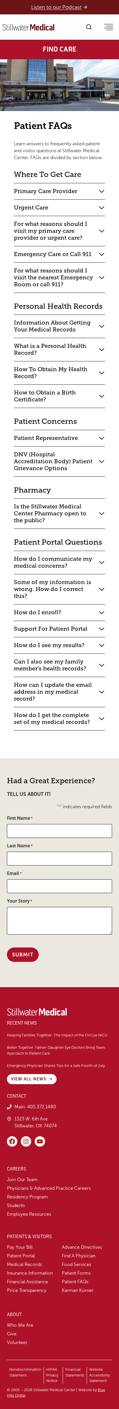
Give (11, 1333)
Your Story (19, 901)
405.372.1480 (41, 1106)
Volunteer (17, 1342)
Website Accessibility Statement (99, 1375)
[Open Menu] (109, 27)
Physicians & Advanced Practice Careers (49, 1188)
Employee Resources (29, 1214)
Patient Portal (21, 1255)
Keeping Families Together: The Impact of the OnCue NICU (57, 1035)
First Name (20, 818)
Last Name (20, 845)
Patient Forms (76, 1273)
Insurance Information (30, 1273)
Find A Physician (78, 1255)
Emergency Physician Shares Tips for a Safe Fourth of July (56, 1066)
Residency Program (27, 1196)
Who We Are (20, 1325)
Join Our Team (22, 1179)
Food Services (76, 1264)
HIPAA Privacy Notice (52, 1375)
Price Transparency (27, 1290)
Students (16, 1205)
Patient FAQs (75, 1281)
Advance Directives (82, 1247)
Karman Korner (78, 1290)
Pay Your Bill (20, 1247)
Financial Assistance (27, 1281)
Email (14, 873)
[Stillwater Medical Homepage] (28, 27)
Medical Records (24, 1264)
